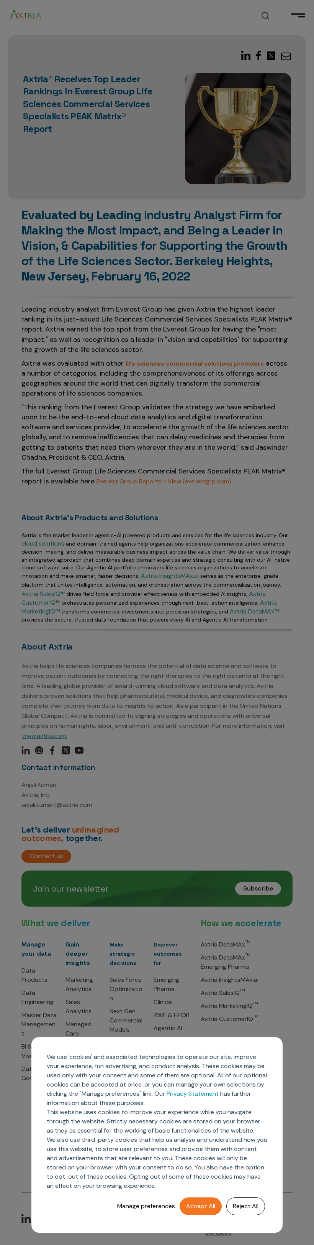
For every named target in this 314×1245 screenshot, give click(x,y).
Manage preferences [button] (146, 1206)
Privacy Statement (193, 1094)
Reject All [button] (245, 1206)
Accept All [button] (200, 1206)
